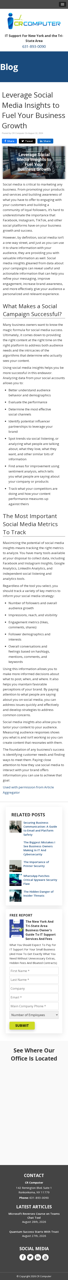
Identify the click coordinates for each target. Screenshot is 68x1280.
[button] (62, 4)
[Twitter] (30, 1257)
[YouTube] (45, 1257)
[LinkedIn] (38, 1257)
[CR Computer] (34, 21)
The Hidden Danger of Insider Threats (38, 893)
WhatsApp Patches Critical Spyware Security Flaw (40, 880)
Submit (22, 1025)
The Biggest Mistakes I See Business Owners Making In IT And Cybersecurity (39, 848)
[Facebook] (22, 1257)
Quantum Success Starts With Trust (34, 1231)
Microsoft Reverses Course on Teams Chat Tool (34, 1215)
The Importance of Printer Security (36, 864)
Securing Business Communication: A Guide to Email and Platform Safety (40, 828)
